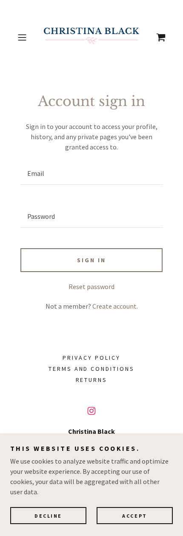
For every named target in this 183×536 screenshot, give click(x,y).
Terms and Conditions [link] (92, 369)
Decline (48, 516)
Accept (134, 516)
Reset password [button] (91, 286)
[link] (91, 37)
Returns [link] (92, 380)
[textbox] (91, 173)
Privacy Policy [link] (91, 357)
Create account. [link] (115, 306)
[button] (25, 37)
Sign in (91, 260)
